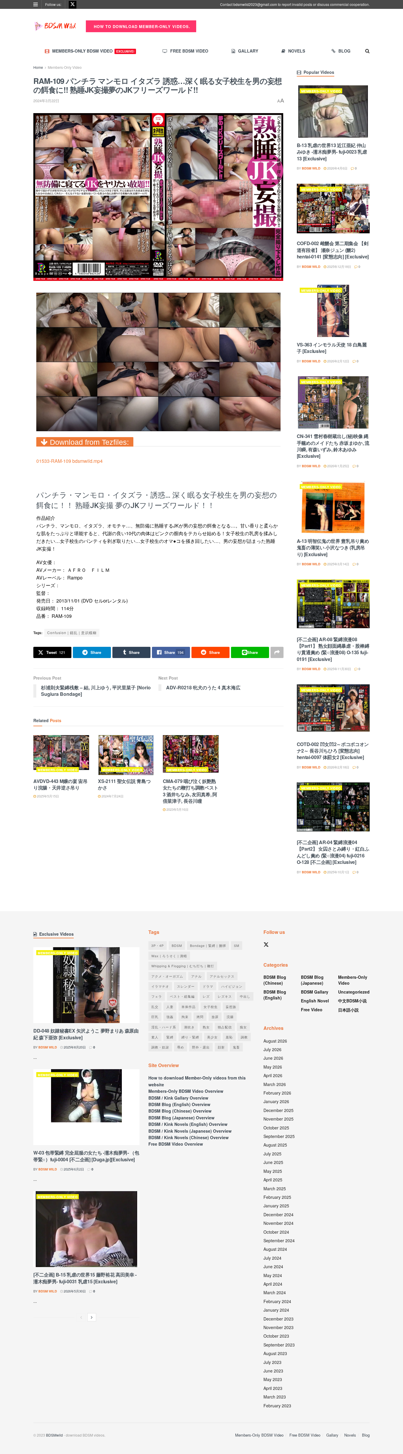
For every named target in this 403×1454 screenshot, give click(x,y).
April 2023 (272, 1388)
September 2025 (279, 1136)
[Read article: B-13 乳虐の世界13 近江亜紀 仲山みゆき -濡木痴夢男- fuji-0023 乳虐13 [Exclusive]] (333, 111)
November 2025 (278, 1119)
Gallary (248, 51)
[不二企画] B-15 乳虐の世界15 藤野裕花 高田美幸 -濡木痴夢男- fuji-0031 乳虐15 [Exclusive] (85, 1277)
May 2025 (272, 1171)
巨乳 (154, 1016)
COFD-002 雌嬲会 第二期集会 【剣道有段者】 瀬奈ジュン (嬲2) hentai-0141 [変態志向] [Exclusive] (333, 250)
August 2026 (275, 1041)
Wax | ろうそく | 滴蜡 (169, 955)
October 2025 (276, 1128)
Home (38, 67)
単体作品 (188, 1006)
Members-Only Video (65, 67)
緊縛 (169, 1037)
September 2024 (279, 1240)
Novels (296, 51)
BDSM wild (311, 168)
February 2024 (277, 1301)
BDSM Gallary (314, 992)
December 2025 (278, 1110)
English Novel (315, 1001)
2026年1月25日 (337, 465)
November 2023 (278, 1327)
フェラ (156, 996)
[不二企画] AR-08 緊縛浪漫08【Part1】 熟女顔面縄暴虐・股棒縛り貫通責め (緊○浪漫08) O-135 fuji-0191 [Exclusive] (333, 649)
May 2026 (272, 1067)
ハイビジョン (232, 986)
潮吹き (189, 1027)
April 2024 (272, 1284)
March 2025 (274, 1188)
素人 (154, 1037)
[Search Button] (367, 50)
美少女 (212, 1037)
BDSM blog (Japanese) (312, 980)
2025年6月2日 (73, 1169)
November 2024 (278, 1223)
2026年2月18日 (337, 767)
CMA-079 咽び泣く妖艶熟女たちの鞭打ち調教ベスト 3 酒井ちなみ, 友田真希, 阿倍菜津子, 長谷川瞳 (190, 791)
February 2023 (277, 1406)
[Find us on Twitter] (72, 4)
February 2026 (277, 1093)
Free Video (311, 1009)
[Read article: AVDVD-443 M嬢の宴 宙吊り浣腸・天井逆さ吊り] (61, 755)
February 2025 (277, 1197)
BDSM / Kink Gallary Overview (178, 1098)
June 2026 (273, 1058)
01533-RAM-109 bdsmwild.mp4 (69, 460)
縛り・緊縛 (190, 1037)
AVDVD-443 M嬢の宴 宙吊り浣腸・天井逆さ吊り (60, 784)
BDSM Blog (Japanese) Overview (181, 1118)
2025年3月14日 (337, 563)
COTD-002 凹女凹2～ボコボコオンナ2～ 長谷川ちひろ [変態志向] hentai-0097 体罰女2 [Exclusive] (333, 751)
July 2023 (272, 1362)
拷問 (200, 1016)
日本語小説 (348, 1010)
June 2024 (273, 1266)
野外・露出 (201, 1047)
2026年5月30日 (74, 1291)
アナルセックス (222, 976)
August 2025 (275, 1145)
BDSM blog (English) (274, 995)
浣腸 (230, 1016)
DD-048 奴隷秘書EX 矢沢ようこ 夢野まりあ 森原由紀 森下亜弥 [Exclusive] (86, 1034)
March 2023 (274, 1397)
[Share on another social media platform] (277, 652)
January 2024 (276, 1310)
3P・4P (157, 945)
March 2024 (274, 1292)
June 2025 (273, 1162)
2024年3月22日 (46, 100)
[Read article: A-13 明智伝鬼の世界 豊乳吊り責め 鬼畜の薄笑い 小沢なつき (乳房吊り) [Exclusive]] (333, 507)
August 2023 (275, 1353)
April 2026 (272, 1075)
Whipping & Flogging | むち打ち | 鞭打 (182, 965)
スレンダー (186, 986)
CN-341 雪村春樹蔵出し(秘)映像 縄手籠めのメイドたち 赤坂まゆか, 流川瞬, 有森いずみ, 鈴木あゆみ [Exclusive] (333, 446)
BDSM (177, 945)
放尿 (215, 1016)
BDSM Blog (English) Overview (179, 1104)
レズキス (225, 996)
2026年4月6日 (337, 168)
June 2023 (273, 1371)
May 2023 (272, 1379)
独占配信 (225, 1027)
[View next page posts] (91, 1317)
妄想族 (231, 1006)
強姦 (169, 1016)
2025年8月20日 (74, 1047)
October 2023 (276, 1336)
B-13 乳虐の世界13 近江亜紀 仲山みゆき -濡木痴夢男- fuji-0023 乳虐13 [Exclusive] (332, 152)
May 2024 (272, 1275)
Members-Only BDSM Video (93, 51)
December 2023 (278, 1319)
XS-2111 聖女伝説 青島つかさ (124, 784)
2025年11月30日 (338, 668)
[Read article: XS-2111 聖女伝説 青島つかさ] (126, 755)
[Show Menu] (35, 4)
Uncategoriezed (354, 992)
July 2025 (272, 1154)
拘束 (185, 1016)
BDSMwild (54, 1434)
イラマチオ (160, 986)
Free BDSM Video (189, 51)
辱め (180, 1047)
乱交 (154, 1006)
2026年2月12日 (337, 361)
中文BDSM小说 (352, 1001)
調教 (244, 1037)
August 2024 (275, 1249)
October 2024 (276, 1232)
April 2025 (272, 1180)
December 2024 (278, 1214)
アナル (196, 976)
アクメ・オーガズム (167, 976)
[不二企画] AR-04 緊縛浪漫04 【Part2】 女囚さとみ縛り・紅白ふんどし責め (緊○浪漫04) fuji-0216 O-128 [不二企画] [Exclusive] (333, 852)
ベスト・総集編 (182, 996)
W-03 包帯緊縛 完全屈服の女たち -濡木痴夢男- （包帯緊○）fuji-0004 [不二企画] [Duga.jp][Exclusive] (86, 1155)
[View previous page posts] (81, 1317)
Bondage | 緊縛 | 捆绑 (208, 945)
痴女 (243, 1027)
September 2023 (279, 1345)
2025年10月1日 (337, 872)
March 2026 (274, 1084)
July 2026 (272, 1049)
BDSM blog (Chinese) (274, 980)
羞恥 (229, 1037)
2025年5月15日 (47, 796)
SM (236, 945)
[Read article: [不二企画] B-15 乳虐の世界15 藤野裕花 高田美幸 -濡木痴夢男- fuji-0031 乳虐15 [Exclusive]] (86, 1229)
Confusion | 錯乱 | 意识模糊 (71, 632)
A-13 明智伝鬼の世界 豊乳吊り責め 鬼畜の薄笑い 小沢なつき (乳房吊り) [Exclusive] (333, 548)
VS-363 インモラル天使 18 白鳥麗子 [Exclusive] (332, 347)
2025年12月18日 (338, 266)
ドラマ (208, 986)
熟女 (206, 1027)
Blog (344, 51)
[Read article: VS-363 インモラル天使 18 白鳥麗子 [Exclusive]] (333, 311)
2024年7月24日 (112, 796)
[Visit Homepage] (55, 26)
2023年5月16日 (177, 809)
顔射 (221, 1047)
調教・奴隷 (160, 1047)
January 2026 (276, 1101)
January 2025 (276, 1206)
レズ (206, 996)
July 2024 (272, 1258)
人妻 (169, 1006)
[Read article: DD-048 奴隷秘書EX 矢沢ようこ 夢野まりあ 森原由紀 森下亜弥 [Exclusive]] (86, 985)
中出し (245, 996)
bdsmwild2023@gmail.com (255, 4)
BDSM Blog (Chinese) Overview (180, 1111)
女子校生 (211, 1006)
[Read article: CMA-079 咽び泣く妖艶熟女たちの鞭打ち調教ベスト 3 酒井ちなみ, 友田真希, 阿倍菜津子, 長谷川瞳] (191, 755)
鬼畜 (236, 1047)
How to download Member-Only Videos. (141, 26)
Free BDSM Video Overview (175, 1144)
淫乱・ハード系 (163, 1027)
